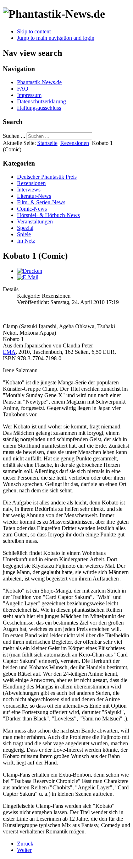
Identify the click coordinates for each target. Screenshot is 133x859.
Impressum (29, 95)
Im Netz (26, 241)
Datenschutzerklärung (41, 101)
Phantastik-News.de (39, 82)
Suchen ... (14, 136)
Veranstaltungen (35, 221)
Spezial (25, 228)
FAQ (22, 89)
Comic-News (32, 209)
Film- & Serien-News (41, 202)
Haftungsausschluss (39, 108)
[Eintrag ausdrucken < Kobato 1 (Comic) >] (29, 271)
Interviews (28, 190)
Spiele (24, 234)
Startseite (47, 143)
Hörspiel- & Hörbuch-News (48, 215)
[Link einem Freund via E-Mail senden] (27, 277)
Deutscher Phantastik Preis (47, 177)
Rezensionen (74, 143)
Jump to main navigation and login (55, 38)
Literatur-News (34, 196)
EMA (9, 352)
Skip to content (34, 31)
